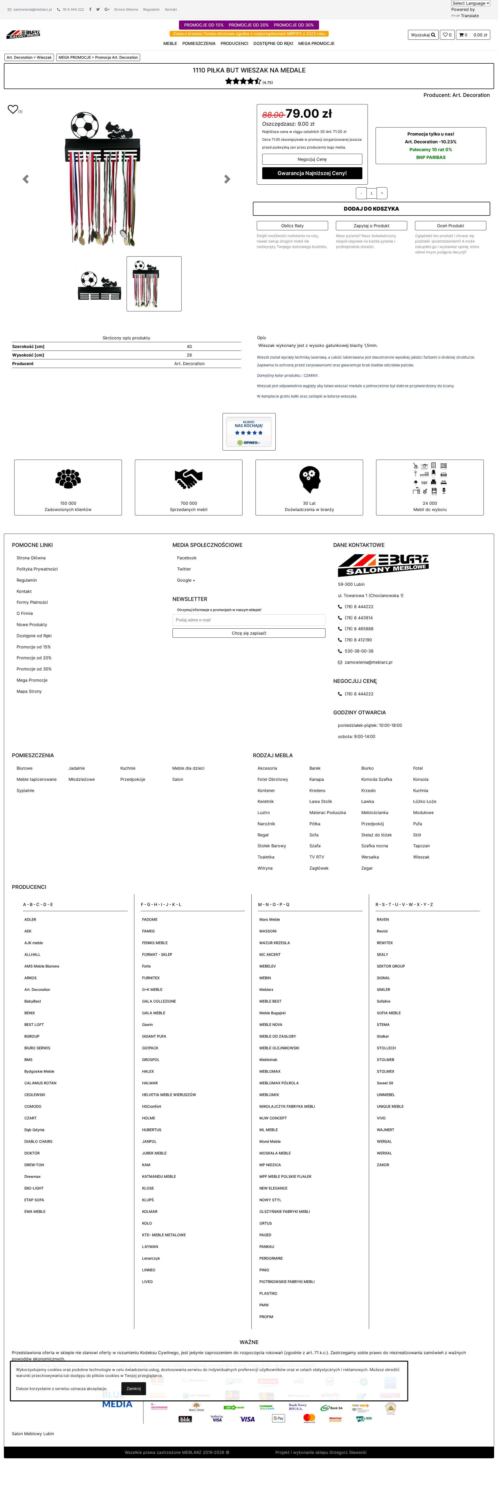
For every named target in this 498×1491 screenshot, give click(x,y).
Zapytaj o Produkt (371, 225)
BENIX (29, 1013)
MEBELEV (267, 966)
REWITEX (385, 943)
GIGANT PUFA (154, 1036)
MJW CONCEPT (273, 1118)
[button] (25, 178)
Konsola (420, 779)
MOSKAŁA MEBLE (275, 1153)
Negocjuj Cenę (312, 159)
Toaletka (266, 856)
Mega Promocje (32, 680)
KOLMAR (149, 1211)
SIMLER (383, 989)
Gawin (147, 1024)
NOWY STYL (270, 1200)
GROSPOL (151, 1059)
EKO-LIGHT (34, 1188)
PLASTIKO (268, 1293)
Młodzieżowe (81, 779)
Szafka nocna (374, 845)
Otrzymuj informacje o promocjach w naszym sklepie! (219, 610)
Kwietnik (266, 801)
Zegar (367, 868)
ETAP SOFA (34, 1200)
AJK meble (33, 943)
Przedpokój (372, 823)
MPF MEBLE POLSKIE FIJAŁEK (285, 1176)
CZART (30, 1118)
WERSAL (384, 1141)
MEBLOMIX (269, 1094)
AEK (27, 931)
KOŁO (147, 1223)
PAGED (265, 1235)
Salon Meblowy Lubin (33, 1433)
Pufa (417, 823)
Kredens (317, 790)
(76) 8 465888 (358, 628)
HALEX (148, 1071)
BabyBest (32, 1001)
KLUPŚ (148, 1200)
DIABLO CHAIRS (38, 1141)
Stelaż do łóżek (376, 834)
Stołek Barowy (272, 845)
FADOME (149, 919)
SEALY (382, 954)
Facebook (187, 557)
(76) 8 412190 (357, 639)
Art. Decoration (471, 95)
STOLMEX (385, 1071)
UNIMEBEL (386, 1094)
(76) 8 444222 (358, 606)
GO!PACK (150, 1048)
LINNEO (148, 1270)
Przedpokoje (132, 779)
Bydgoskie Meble (39, 1071)
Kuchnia (420, 790)
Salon (177, 779)
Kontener (266, 790)
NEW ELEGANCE (273, 1188)
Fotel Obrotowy (273, 779)
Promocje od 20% (34, 657)
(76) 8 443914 (357, 617)
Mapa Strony (29, 691)
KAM (146, 1165)
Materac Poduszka (327, 812)
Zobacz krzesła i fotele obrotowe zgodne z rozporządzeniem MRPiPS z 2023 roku (249, 33)
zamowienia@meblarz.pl (31, 9)
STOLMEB (385, 1059)
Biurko (367, 768)
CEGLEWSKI (34, 1094)
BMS (28, 1059)
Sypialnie (25, 790)
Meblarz (266, 989)
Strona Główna (126, 9)
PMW (264, 1305)
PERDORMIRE (271, 1258)
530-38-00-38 (358, 651)
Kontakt (171, 9)
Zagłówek (319, 868)
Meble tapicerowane (37, 779)
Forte (146, 966)
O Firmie (25, 613)
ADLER (30, 919)
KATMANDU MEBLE (159, 1176)
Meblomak (268, 1059)
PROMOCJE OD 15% (204, 25)
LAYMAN (150, 1246)
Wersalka (370, 856)
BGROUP (31, 1036)
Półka (314, 823)
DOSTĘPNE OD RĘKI (273, 43)
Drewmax (32, 1176)
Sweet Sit (385, 1083)
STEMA (383, 1024)
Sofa (314, 834)
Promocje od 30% (34, 668)
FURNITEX (151, 978)
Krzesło (368, 790)
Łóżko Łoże (424, 801)
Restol (382, 931)
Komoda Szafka (376, 779)
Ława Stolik (320, 801)
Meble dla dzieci (188, 768)
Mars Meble (269, 919)
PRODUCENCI (234, 43)
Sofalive (383, 1001)
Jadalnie (76, 768)
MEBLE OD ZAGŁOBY (277, 1036)
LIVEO (147, 1281)
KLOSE (148, 1188)
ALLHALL (32, 954)
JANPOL (149, 1141)
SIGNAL (383, 978)
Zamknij (134, 1388)
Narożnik (266, 823)
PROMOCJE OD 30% (294, 25)
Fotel (418, 768)
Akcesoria (267, 768)
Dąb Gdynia (34, 1129)
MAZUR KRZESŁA (274, 943)
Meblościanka (374, 812)
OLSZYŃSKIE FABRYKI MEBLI (284, 1211)
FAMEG (148, 931)
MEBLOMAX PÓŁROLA (279, 1083)
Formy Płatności (32, 602)
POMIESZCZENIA (199, 43)
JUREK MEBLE (154, 1153)
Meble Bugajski (272, 1013)
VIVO (381, 1118)
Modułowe (423, 812)
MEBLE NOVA (270, 1024)
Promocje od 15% (34, 646)
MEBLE (170, 43)
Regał (263, 834)
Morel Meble (270, 1141)
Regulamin (151, 9)
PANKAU (266, 1246)
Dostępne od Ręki (34, 635)
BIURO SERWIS (37, 1048)
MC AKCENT (270, 954)
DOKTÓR (32, 1153)
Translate (470, 15)
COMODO (33, 1106)
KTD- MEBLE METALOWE (164, 1235)
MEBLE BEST (270, 1001)
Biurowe (24, 768)
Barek (315, 768)
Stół (417, 834)
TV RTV (316, 856)
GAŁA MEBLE (153, 1013)
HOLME (148, 1118)
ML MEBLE (268, 1129)
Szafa (315, 845)
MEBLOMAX (269, 1071)
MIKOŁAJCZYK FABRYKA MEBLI (287, 1106)
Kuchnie (127, 768)
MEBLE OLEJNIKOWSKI (279, 1048)
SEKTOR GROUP (391, 966)
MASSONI (267, 931)
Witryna (265, 868)
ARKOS (30, 978)
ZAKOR (383, 1165)
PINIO (264, 1270)
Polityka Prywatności (37, 569)
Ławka (367, 801)
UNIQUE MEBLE (390, 1106)
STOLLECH (386, 1048)
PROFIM (266, 1316)
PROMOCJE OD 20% (249, 25)
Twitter (184, 569)
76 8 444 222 (72, 9)
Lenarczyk (151, 1258)
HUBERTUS (151, 1129)
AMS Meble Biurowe (41, 966)
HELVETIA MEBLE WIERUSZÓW (169, 1094)
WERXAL (384, 1153)
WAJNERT (385, 1129)
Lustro (264, 812)
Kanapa (316, 779)
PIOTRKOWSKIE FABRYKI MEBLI (287, 1281)
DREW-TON (34, 1165)
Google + (186, 580)
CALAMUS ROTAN (40, 1083)
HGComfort (151, 1106)
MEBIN (265, 978)
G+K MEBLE (152, 989)
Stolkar (383, 1036)
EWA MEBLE (34, 1211)
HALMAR (150, 1083)
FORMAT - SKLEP (157, 954)
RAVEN (383, 919)
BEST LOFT (34, 1024)
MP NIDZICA (270, 1165)
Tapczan (421, 845)
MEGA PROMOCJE (316, 43)
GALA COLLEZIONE (159, 1001)
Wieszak (421, 856)
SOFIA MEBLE (389, 1013)
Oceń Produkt (450, 225)
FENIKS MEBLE (155, 943)
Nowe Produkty (32, 624)
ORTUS (265, 1223)
